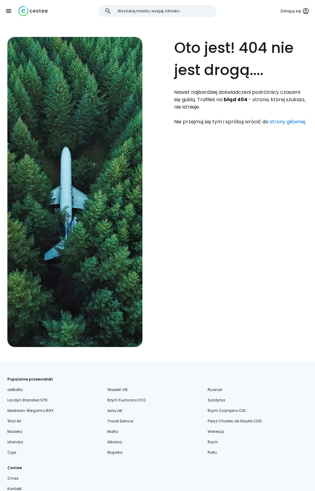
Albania (114, 442)
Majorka (114, 452)
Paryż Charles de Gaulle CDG (235, 421)
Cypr (11, 452)
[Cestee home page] (33, 11)
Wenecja (216, 431)
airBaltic (15, 389)
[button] (9, 11)
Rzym (213, 442)
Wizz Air (14, 421)
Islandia (15, 442)
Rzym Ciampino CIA (226, 410)
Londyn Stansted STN (27, 400)
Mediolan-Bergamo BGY (30, 410)
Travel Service (120, 421)
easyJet (114, 410)
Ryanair (215, 389)
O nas (12, 478)
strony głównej (287, 121)
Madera (14, 431)
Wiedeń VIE (117, 389)
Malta (112, 431)
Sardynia (216, 400)
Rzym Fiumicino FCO (126, 400)
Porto (212, 452)
